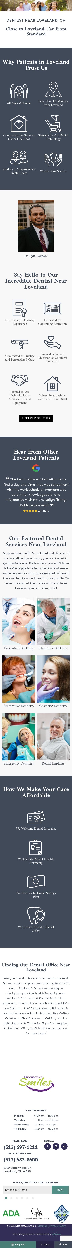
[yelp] (64, 1146)
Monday (19, 1115)
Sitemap (42, 1225)
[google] (56, 1146)
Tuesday (19, 1120)
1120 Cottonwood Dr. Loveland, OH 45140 (17, 1169)
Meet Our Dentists (36, 418)
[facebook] (47, 1146)
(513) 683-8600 (21, 1159)
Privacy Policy (57, 1225)
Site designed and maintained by (32, 1234)
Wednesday (21, 1124)
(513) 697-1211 (21, 1147)
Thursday (20, 1128)
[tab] (6, 1198)
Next (60, 1189)
